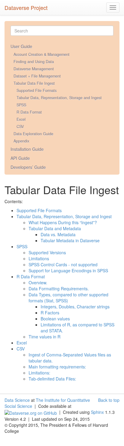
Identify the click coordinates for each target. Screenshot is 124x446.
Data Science (17, 400)
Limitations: (39, 373)
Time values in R (44, 337)
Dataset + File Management (37, 76)
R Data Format (29, 112)
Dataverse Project (26, 6)
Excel (21, 119)
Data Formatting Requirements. (59, 289)
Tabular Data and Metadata (55, 228)
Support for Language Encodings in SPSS (68, 270)
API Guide (20, 158)
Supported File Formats (37, 90)
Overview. (38, 283)
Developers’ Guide (28, 167)
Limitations (39, 258)
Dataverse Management (34, 69)
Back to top (108, 400)
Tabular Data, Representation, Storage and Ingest (59, 97)
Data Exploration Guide (33, 133)
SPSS (21, 105)
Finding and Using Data (34, 61)
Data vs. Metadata (58, 234)
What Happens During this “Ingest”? (63, 222)
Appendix (21, 141)
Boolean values (55, 319)
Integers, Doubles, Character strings (75, 307)
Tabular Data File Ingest (34, 83)
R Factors (50, 313)
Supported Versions (47, 252)
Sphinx (97, 412)
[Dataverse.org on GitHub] (31, 412)
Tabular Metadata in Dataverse (70, 240)
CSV (20, 126)
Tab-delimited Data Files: (52, 379)
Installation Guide (27, 149)
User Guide (21, 46)
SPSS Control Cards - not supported (63, 264)
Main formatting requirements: (57, 367)
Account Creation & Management (42, 54)
